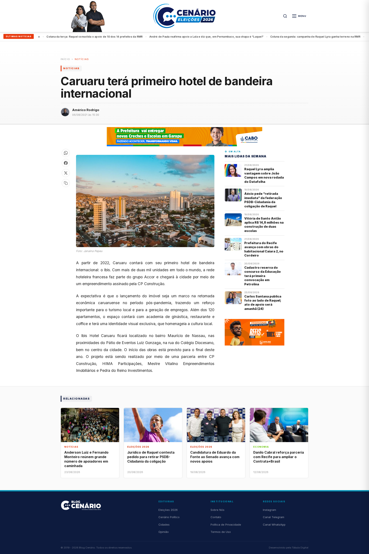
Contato (216, 517)
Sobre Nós (217, 509)
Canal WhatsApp (274, 524)
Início (65, 59)
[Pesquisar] (285, 16)
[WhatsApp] (66, 153)
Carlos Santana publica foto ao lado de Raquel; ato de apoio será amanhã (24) (262, 303)
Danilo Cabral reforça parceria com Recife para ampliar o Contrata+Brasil (278, 456)
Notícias (82, 59)
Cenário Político (169, 517)
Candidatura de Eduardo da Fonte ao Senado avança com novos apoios (214, 456)
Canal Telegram (273, 517)
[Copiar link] (66, 183)
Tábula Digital (300, 547)
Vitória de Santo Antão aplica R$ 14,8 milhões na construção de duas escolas (264, 225)
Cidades (164, 524)
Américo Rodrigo (85, 110)
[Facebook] (66, 163)
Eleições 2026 (168, 509)
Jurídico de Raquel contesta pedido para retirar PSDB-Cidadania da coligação (150, 456)
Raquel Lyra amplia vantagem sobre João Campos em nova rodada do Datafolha (264, 175)
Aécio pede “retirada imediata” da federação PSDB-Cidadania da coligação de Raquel (263, 200)
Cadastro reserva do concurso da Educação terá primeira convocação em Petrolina (262, 276)
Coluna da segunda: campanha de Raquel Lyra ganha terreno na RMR (300, 36)
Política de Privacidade (226, 524)
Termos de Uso (221, 531)
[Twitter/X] (66, 173)
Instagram (269, 509)
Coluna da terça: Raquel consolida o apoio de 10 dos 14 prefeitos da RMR (79, 36)
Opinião (163, 531)
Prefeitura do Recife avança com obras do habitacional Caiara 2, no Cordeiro (263, 249)
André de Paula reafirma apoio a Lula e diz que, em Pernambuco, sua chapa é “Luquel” (191, 36)
